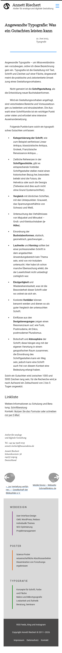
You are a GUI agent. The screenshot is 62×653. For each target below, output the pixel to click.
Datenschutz (33, 640)
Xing (29, 624)
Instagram (41, 624)
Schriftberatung (19, 407)
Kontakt (44, 640)
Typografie (41, 41)
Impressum (19, 640)
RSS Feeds (21, 624)
